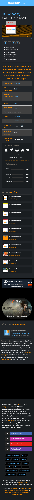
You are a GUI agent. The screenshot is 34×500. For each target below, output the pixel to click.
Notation (25, 467)
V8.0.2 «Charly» (22, 482)
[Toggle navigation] (24, 3)
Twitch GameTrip (16, 449)
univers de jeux (6, 359)
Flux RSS (25, 463)
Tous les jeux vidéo (12, 470)
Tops (8, 459)
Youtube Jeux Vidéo (25, 488)
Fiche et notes (10, 47)
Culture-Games (15, 488)
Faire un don (22, 474)
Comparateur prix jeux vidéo (12, 492)
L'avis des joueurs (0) (12, 50)
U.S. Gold (17, 116)
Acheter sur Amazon (12, 57)
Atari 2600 (17, 83)
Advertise (15, 459)
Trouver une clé (10, 52)
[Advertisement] (17, 293)
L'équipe (23, 459)
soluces (16, 348)
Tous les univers (24, 470)
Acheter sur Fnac (11, 59)
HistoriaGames (8, 490)
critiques (5, 407)
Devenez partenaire (17, 494)
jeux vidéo (10, 421)
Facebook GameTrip (17, 434)
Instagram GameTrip (18, 439)
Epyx (15, 109)
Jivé (19, 484)
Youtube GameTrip (17, 444)
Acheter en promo (11, 54)
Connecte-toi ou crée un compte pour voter (17, 160)
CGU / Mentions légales (13, 463)
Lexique (24, 456)
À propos (17, 467)
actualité (20, 404)
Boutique (9, 467)
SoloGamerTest (25, 492)
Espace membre (11, 474)
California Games (19, 121)
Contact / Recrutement (13, 456)
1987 (17, 89)
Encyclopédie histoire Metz (21, 490)
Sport (16, 103)
